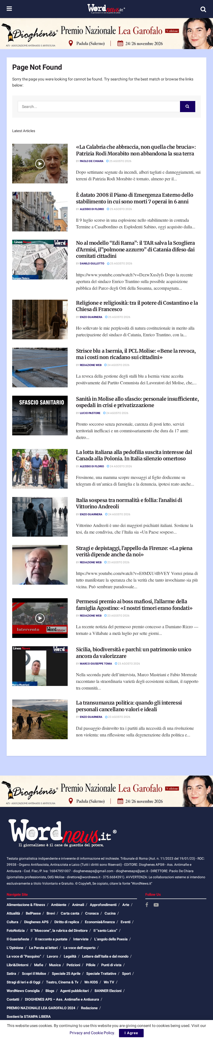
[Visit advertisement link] (106, 33)
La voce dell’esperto (79, 947)
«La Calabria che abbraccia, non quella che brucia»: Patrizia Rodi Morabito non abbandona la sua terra (136, 150)
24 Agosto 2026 (118, 365)
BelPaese (33, 913)
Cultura (12, 922)
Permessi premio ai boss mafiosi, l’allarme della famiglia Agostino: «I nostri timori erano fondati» (134, 604)
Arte (125, 904)
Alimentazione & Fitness (26, 904)
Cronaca (92, 913)
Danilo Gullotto (92, 264)
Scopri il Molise (34, 973)
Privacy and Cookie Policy (92, 1033)
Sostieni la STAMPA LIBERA (29, 1016)
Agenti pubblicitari (74, 990)
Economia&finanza (100, 922)
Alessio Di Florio (92, 209)
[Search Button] (203, 9)
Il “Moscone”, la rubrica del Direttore (59, 930)
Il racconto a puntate (51, 939)
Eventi (125, 922)
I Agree (131, 1033)
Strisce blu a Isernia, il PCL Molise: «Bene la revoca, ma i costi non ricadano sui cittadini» (136, 354)
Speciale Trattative (101, 973)
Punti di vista (111, 965)
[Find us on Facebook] (146, 905)
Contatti (13, 999)
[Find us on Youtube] (156, 905)
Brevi (51, 913)
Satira (11, 973)
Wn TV (109, 982)
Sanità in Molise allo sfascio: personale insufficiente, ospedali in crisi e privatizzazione (137, 402)
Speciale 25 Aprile (66, 973)
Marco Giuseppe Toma (96, 664)
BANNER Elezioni (108, 990)
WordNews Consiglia (23, 990)
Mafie (38, 965)
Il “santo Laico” (105, 930)
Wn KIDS (91, 982)
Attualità (13, 913)
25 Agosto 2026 (120, 161)
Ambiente (58, 904)
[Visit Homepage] (106, 9)
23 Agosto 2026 (118, 562)
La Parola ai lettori (43, 947)
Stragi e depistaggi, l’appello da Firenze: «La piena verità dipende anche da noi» (134, 551)
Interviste (80, 939)
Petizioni (73, 965)
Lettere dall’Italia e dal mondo (105, 956)
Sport (126, 973)
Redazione (89, 1008)
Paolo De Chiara (91, 161)
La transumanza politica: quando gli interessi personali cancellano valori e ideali (129, 706)
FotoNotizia (16, 930)
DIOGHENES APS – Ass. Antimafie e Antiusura (62, 999)
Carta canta (70, 913)
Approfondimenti (103, 904)
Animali (78, 904)
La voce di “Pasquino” (24, 956)
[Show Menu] (9, 9)
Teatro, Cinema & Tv (62, 982)
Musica (55, 965)
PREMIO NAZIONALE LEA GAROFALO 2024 (41, 1008)
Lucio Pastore (90, 413)
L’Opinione (15, 947)
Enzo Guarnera (91, 317)
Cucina (110, 913)
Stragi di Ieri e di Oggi (23, 982)
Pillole (90, 965)
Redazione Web (91, 365)
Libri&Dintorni (17, 965)
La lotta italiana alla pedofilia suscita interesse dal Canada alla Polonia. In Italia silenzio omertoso (134, 455)
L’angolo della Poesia (111, 939)
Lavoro (52, 956)
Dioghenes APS (36, 922)
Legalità (70, 956)
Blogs (49, 990)
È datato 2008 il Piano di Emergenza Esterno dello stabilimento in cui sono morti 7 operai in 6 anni (134, 198)
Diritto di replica (66, 922)
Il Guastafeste (18, 939)
